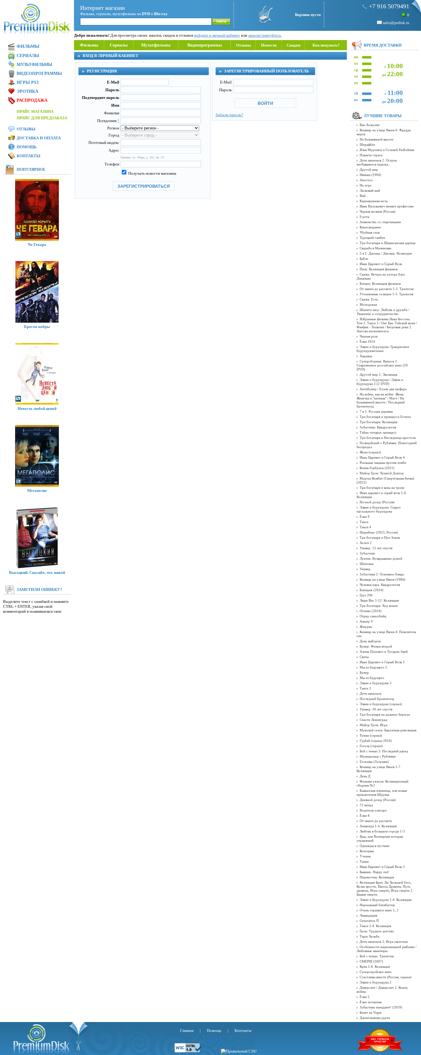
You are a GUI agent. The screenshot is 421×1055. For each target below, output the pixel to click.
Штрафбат (367, 144)
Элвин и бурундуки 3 (375, 683)
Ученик (365, 856)
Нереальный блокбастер (377, 905)
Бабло (364, 258)
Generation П (369, 920)
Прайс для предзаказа (42, 118)
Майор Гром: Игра (373, 725)
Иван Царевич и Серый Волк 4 (382, 457)
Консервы (367, 851)
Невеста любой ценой (37, 408)
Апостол (366, 180)
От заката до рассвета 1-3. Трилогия (387, 289)
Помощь (27, 147)
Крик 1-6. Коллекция (375, 966)
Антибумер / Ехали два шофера (383, 389)
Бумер (364, 672)
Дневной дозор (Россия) (378, 800)
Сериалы (119, 45)
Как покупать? (326, 45)
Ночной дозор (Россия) (377, 502)
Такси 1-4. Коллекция (375, 926)
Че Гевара (37, 244)
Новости (268, 45)
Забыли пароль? (229, 114)
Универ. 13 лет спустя (376, 548)
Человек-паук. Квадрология (380, 585)
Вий (363, 196)
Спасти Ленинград (373, 720)
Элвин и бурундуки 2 (375, 982)
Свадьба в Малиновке (375, 248)
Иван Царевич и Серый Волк (381, 264)
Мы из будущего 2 (373, 667)
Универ (365, 569)
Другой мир (369, 169)
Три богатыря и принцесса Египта (385, 417)
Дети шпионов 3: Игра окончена (384, 941)
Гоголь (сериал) (371, 746)
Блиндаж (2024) (371, 590)
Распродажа (32, 100)
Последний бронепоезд (377, 699)
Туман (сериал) (371, 735)
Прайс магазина (35, 111)
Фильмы (89, 45)
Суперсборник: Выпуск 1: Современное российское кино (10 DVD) (382, 365)
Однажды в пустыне (375, 846)
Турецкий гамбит (372, 237)
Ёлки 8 (365, 815)
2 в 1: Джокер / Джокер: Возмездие (386, 253)
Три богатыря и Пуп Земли (380, 537)
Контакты (28, 155)
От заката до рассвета (376, 821)
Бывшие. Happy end (374, 872)
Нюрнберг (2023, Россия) (379, 532)
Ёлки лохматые (371, 1002)
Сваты (364, 657)
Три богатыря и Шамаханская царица (387, 243)
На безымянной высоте (377, 139)
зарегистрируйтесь (264, 35)
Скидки (293, 45)
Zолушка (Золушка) (374, 761)
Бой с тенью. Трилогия (377, 956)
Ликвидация (368, 915)
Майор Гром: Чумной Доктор (382, 473)
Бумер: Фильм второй (376, 646)
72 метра (366, 805)
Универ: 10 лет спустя (376, 709)
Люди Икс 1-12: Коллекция (379, 600)
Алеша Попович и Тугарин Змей (384, 651)
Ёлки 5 (365, 997)
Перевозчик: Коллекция (377, 877)
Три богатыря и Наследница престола (388, 438)
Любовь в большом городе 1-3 (382, 831)
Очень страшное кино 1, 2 (379, 910)
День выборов (370, 641)
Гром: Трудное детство (377, 931)
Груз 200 (366, 595)
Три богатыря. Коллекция (378, 422)
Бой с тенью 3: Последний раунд (384, 751)
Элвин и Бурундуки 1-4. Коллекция (385, 900)
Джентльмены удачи (375, 1018)
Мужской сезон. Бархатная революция (388, 730)
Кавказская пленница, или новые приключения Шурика (382, 792)
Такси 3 (365, 688)
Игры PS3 (28, 82)
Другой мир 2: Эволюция (378, 374)
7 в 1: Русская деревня (376, 411)
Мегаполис (37, 490)
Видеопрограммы (204, 45)
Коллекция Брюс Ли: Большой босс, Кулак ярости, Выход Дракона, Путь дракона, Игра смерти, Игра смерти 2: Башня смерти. (385, 888)
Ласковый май (370, 190)
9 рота (364, 217)
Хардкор (366, 356)
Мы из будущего (372, 678)
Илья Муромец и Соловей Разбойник (387, 150)
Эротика (27, 91)
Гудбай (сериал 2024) (376, 740)
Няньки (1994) (370, 175)
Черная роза (369, 336)
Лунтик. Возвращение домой (381, 558)
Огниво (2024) (371, 611)
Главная (187, 1030)
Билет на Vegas (371, 1012)
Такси (364, 522)
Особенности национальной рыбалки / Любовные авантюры (386, 949)
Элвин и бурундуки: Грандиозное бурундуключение (383, 349)
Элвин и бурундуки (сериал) (381, 704)
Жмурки (366, 626)
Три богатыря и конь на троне (382, 487)
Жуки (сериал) (370, 452)
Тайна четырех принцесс (378, 432)
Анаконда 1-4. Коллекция (378, 826)
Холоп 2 (366, 543)
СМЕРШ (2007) (371, 961)
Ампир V (366, 621)
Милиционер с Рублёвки (378, 756)
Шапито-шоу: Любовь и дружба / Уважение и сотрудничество (383, 312)
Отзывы (243, 45)
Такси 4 (365, 527)
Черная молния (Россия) (377, 211)
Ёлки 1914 (367, 341)
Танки (364, 861)
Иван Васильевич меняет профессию (387, 206)
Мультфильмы (155, 45)
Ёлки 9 (365, 516)
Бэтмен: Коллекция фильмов (380, 283)
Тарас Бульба (369, 936)
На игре (365, 185)
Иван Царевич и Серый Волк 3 (382, 867)
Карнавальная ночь (374, 201)
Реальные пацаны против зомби (383, 462)
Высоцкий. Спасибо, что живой (37, 572)
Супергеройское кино (376, 972)
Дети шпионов (370, 693)
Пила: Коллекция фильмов (379, 269)
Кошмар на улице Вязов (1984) (382, 579)
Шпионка (367, 564)
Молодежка (368, 304)
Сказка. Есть (369, 299)
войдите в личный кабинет (217, 35)
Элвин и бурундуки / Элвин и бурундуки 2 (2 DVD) (380, 382)
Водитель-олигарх (373, 810)
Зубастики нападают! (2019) (381, 1007)
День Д (365, 776)
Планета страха (371, 155)
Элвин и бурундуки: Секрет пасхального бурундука (379, 509)
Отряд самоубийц (373, 616)
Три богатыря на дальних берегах (385, 714)
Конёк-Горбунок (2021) (377, 468)
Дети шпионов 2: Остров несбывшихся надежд (377, 162)
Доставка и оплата (39, 138)
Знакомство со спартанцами (380, 222)
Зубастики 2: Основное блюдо (382, 574)
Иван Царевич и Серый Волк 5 (382, 662)
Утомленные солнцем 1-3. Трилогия (386, 294)
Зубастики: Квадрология (378, 427)
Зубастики (367, 553)
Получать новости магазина (151, 173)
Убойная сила (370, 232)
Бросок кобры (37, 326)
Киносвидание (370, 227)
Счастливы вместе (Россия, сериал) (385, 977)
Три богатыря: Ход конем (379, 605)
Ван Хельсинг (370, 125)
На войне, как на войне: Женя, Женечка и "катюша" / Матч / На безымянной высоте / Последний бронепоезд (381, 400)
